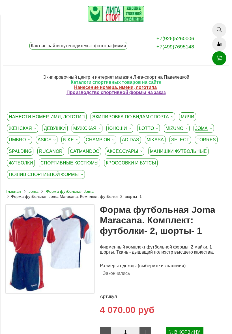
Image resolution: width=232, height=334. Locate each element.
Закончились (116, 273)
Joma (33, 191)
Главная (13, 191)
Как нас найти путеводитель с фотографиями (78, 45)
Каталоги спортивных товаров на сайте (116, 82)
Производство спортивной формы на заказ (116, 92)
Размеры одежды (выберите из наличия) (143, 265)
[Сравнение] (219, 44)
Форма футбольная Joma (70, 191)
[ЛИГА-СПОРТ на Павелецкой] (116, 20)
